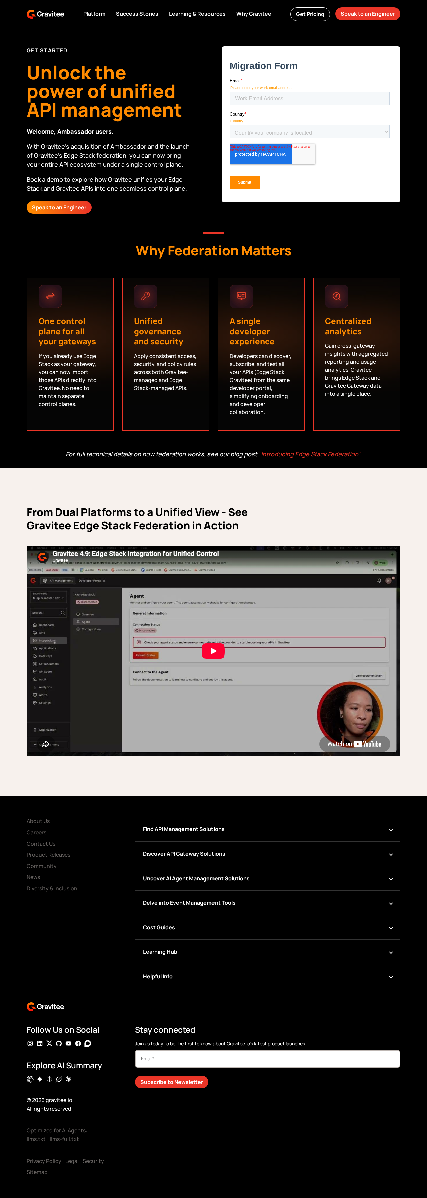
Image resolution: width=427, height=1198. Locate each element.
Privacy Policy (44, 1161)
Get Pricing (310, 14)
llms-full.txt (64, 1139)
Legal (72, 1161)
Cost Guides (159, 927)
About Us (38, 821)
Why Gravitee (253, 13)
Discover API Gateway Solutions (184, 853)
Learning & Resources (197, 13)
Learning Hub (160, 951)
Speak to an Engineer (368, 13)
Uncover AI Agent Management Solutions (196, 878)
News (33, 877)
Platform (94, 13)
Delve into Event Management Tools (189, 902)
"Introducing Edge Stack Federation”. (309, 454)
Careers (36, 832)
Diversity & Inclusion (52, 888)
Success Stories (137, 13)
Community (42, 866)
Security (93, 1161)
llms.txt (36, 1139)
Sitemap (37, 1172)
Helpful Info (158, 976)
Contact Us (41, 843)
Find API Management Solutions (184, 829)
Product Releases (48, 854)
